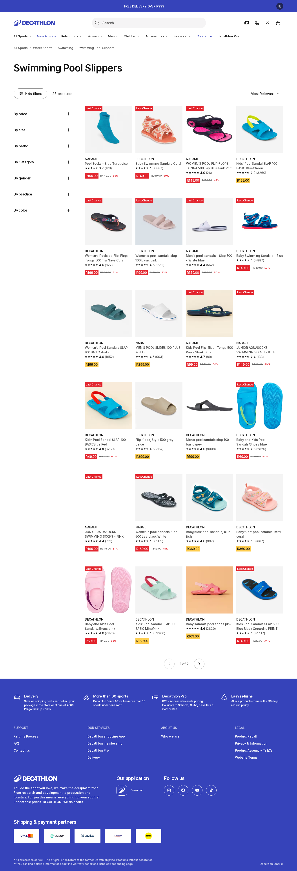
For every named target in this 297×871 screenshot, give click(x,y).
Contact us (22, 750)
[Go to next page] (199, 664)
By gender (22, 178)
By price (20, 114)
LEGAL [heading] (240, 728)
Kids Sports (70, 36)
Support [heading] (21, 728)
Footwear (180, 36)
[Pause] (279, 6)
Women (93, 36)
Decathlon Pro (228, 36)
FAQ (16, 743)
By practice (23, 194)
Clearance (204, 36)
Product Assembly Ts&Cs (254, 750)
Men (111, 36)
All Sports (21, 36)
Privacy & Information (251, 743)
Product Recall (246, 736)
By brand (21, 146)
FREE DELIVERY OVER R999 (144, 6)
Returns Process (26, 736)
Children (130, 36)
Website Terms (246, 757)
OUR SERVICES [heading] (98, 728)
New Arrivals (46, 36)
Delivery (93, 757)
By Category (24, 162)
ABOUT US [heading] (169, 728)
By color (20, 210)
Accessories (155, 36)
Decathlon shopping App (106, 736)
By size (20, 130)
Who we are (170, 736)
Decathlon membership (104, 743)
